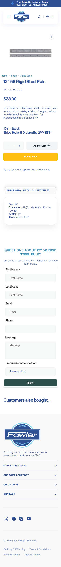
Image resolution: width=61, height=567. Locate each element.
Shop (14, 75)
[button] (8, 16)
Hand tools (26, 75)
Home (4, 75)
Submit (30, 383)
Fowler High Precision (24, 540)
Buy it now (30, 156)
